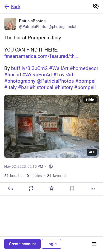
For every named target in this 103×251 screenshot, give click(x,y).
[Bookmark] (72, 188)
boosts (12, 176)
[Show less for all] (96, 6)
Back (15, 6)
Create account (22, 243)
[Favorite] (51, 188)
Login (51, 243)
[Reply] (10, 188)
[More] (93, 189)
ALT (92, 152)
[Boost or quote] (31, 188)
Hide (90, 100)
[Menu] (94, 244)
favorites (57, 176)
